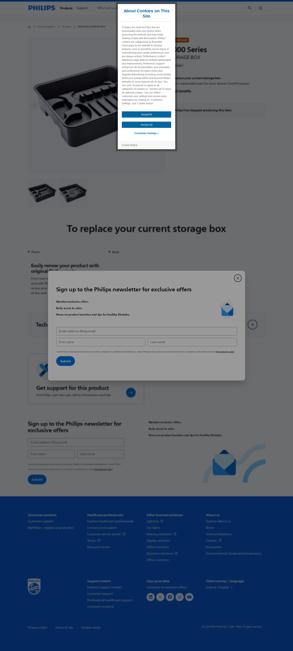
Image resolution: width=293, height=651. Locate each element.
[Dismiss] (238, 278)
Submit (65, 361)
